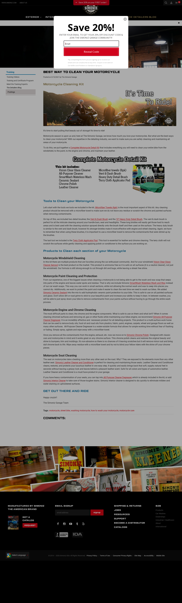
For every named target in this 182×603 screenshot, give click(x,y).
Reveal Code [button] (91, 51)
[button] (125, 19)
